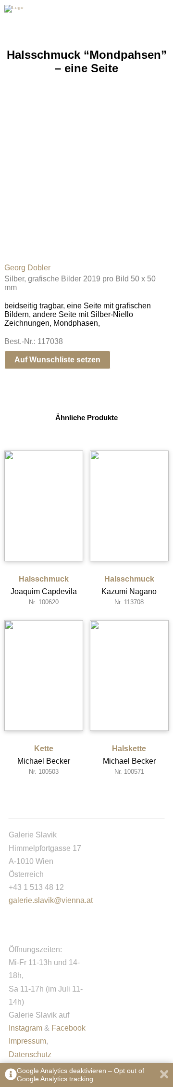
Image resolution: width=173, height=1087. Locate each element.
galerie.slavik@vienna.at (51, 900)
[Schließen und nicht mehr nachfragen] (164, 1075)
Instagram (25, 1028)
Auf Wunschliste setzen (57, 360)
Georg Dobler (27, 268)
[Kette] (43, 675)
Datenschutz (30, 1054)
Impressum (27, 1041)
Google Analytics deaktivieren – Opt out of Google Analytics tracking (80, 1075)
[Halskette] (129, 675)
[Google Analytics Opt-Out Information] (11, 1075)
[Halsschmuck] (43, 506)
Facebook (68, 1028)
